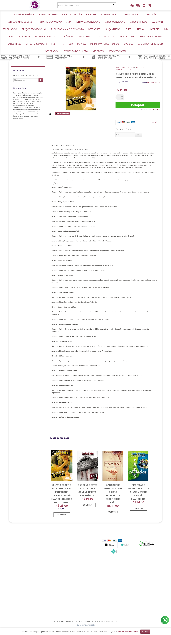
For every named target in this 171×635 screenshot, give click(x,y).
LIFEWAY (10, 597)
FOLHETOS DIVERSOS (43, 547)
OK (138, 134)
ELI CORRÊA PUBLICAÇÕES (45, 588)
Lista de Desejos (63, 113)
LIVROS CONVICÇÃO (15, 571)
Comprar (137, 105)
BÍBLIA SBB (11, 547)
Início (117, 68)
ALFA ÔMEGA (40, 550)
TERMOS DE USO (72, 547)
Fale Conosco (72, 539)
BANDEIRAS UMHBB (14, 541)
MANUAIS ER (11, 576)
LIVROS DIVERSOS (14, 574)
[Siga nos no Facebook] (138, 613)
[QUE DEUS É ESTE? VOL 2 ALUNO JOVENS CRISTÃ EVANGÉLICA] (87, 478)
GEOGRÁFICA (40, 591)
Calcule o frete (123, 129)
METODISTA (39, 597)
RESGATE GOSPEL (42, 600)
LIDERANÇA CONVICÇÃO (17, 568)
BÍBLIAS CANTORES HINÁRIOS (46, 582)
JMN (36, 539)
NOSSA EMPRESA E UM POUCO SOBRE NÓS (81, 543)
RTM (36, 574)
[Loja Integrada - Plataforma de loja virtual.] (86, 625)
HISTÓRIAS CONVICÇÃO (16, 562)
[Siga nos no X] (146, 613)
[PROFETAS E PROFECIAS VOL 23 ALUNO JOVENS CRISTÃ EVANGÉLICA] (138, 480)
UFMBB (9, 594)
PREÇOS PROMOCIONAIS (17, 582)
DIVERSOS (39, 585)
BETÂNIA (38, 579)
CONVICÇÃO (12, 556)
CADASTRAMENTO (73, 550)
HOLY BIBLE (11, 600)
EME (36, 571)
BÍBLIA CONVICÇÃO (15, 544)
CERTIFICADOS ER (14, 553)
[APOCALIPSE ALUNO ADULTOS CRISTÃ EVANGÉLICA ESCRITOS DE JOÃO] (113, 481)
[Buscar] (114, 5)
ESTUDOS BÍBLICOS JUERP (17, 559)
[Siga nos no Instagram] (153, 613)
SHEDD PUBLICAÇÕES (43, 568)
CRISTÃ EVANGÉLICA (127, 68)
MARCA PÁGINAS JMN (43, 562)
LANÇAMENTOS (13, 591)
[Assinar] (41, 80)
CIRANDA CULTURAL (43, 556)
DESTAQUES (11, 588)
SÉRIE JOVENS (140, 68)
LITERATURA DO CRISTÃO (45, 594)
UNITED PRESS (40, 565)
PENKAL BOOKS (13, 579)
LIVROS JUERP (40, 553)
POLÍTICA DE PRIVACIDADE (76, 553)
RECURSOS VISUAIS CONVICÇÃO (20, 585)
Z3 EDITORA (39, 544)
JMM (8, 565)
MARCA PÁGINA (41, 559)
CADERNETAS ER (13, 550)
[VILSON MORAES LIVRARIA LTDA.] (34, 5)
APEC (37, 541)
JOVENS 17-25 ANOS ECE (123, 70)
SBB (36, 576)
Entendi (145, 631)
